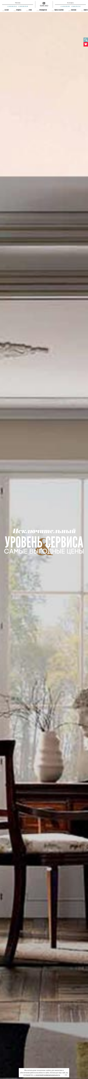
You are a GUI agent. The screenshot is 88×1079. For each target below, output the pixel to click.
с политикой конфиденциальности (47, 1075)
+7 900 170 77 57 (75, 6)
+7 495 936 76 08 (23, 6)
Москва (17, 3)
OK (66, 1075)
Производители (43, 10)
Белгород (70, 3)
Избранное (73, 10)
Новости (86, 10)
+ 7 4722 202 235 (65, 6)
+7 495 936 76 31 (12, 6)
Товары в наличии (59, 10)
